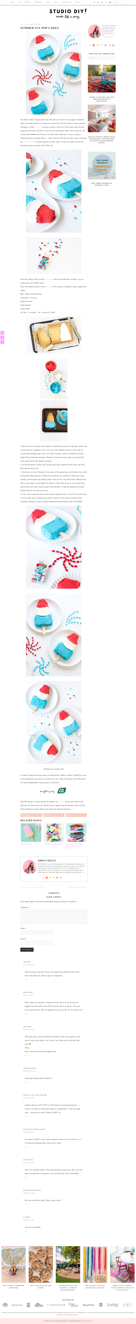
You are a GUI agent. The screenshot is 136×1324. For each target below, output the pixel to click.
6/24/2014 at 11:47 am (29, 1071)
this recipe (48, 279)
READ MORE (109, 37)
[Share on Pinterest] (2, 333)
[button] (84, 112)
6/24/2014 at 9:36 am (28, 964)
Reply (26, 979)
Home (21, 24)
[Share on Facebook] (2, 342)
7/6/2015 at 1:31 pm (28, 1220)
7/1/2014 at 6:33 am (28, 1162)
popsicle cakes (29, 142)
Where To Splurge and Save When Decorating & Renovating (101, 99)
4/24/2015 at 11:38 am (29, 1193)
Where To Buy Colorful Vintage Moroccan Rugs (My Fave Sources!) (122, 1288)
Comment (25, 907)
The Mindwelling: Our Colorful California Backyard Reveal (68, 1288)
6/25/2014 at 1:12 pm (28, 1098)
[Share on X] (2, 337)
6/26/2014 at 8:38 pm (28, 1132)
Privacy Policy (87, 1321)
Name (23, 928)
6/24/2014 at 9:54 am (28, 1029)
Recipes (26, 24)
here (72, 809)
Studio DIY (68, 14)
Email (23, 939)
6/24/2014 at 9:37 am (28, 995)
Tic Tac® (38, 127)
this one (48, 287)
